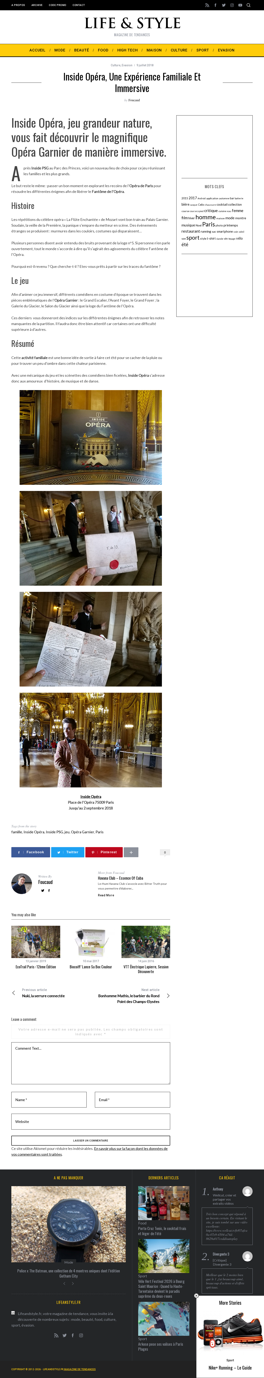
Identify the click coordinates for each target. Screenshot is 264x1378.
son (184, 238)
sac (214, 231)
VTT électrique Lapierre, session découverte (146, 969)
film (185, 218)
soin (235, 231)
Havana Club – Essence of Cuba (120, 878)
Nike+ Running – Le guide (230, 1367)
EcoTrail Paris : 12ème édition (36, 966)
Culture (115, 65)
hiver (191, 218)
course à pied (197, 211)
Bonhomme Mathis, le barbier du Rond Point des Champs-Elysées (128, 996)
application (212, 198)
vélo (239, 238)
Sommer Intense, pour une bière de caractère (68, 1271)
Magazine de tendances (80, 1369)
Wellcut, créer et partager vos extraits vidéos (224, 1199)
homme (206, 216)
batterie (239, 198)
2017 (193, 198)
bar (232, 198)
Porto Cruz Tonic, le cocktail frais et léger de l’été (162, 1230)
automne (224, 198)
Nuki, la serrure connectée (43, 993)
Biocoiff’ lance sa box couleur (91, 966)
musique (188, 225)
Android (202, 198)
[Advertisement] (215, 146)
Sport (230, 1360)
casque (193, 204)
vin (226, 238)
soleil (241, 231)
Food (68, 1262)
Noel (199, 225)
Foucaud (134, 100)
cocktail (222, 204)
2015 (185, 198)
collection (235, 204)
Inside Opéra (34, 832)
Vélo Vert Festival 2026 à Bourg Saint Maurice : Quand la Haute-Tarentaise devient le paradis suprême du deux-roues (161, 1288)
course (185, 211)
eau (229, 211)
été (185, 244)
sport (192, 237)
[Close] (196, 1295)
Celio (201, 204)
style (203, 238)
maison (220, 218)
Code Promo (57, 5)
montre (240, 218)
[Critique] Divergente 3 (222, 1262)
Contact (79, 5)
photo (219, 225)
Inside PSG (54, 832)
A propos (18, 5)
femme (237, 210)
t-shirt (211, 238)
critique (211, 210)
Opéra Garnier (82, 832)
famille (16, 832)
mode (230, 218)
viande (219, 238)
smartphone (225, 231)
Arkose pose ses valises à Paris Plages (160, 1346)
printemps (231, 225)
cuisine (222, 211)
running (206, 231)
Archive (37, 5)
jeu (67, 832)
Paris (99, 832)
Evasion (127, 65)
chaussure (210, 204)
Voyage (232, 238)
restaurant (191, 231)
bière (185, 204)
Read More (106, 895)
